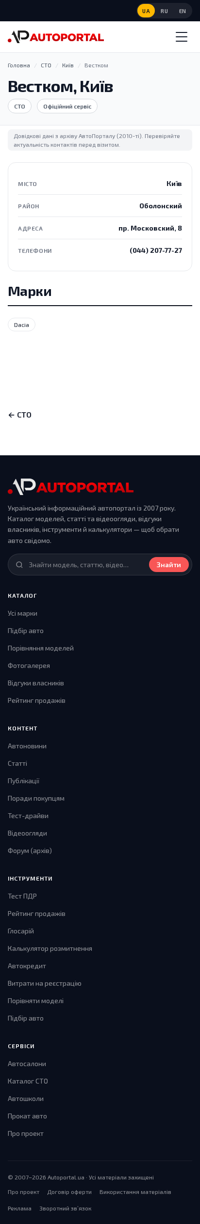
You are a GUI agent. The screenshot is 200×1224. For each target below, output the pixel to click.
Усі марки (22, 613)
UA (146, 11)
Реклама (20, 1208)
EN (182, 11)
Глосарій (21, 931)
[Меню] (181, 36)
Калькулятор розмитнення (50, 948)
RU (164, 11)
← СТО (20, 414)
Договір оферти (69, 1191)
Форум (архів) (30, 850)
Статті (17, 763)
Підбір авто (26, 630)
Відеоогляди (27, 833)
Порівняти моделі (36, 1000)
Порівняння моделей (41, 648)
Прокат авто (27, 1116)
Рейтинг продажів (37, 700)
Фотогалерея (29, 665)
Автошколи (26, 1098)
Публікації (23, 780)
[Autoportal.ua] (56, 37)
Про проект (26, 1133)
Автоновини (27, 746)
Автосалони (27, 1063)
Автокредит (27, 965)
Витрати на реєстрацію (45, 983)
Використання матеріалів (135, 1191)
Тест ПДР (22, 896)
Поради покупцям (36, 798)
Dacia (21, 324)
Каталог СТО (28, 1081)
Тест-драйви (28, 815)
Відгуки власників (36, 683)
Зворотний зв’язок (65, 1208)
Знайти (169, 564)
